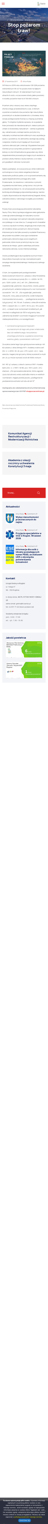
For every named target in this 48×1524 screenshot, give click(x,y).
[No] (45, 1511)
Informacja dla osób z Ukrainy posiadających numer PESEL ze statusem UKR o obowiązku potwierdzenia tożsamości (29, 555)
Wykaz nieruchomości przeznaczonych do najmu (27, 519)
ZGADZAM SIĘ (24, 1520)
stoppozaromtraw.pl (35, 391)
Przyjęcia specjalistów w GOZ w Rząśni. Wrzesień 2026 (28, 536)
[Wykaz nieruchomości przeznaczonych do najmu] (10, 518)
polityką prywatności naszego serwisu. (28, 1517)
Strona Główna (16, 20)
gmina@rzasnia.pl (23, 603)
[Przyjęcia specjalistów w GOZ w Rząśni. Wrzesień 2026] (10, 534)
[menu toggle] (3, 3)
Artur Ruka (27, 81)
